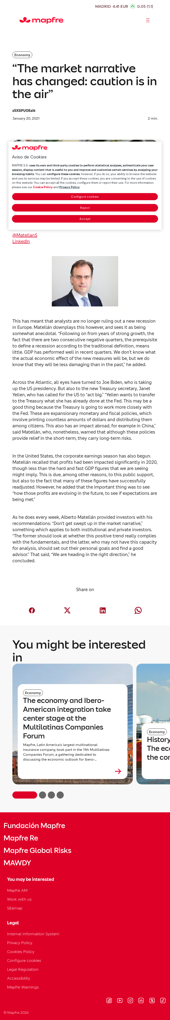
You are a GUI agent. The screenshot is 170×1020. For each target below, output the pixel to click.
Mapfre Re (21, 838)
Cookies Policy (20, 951)
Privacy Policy (19, 942)
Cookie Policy (43, 187)
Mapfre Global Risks (37, 850)
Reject (85, 208)
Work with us (19, 899)
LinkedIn (21, 241)
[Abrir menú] (148, 20)
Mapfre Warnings (23, 987)
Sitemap (14, 908)
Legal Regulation (23, 969)
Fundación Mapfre (34, 825)
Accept (85, 219)
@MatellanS (24, 235)
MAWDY (17, 862)
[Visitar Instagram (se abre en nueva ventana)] (130, 1001)
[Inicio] (21, 20)
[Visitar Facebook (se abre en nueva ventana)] (109, 1001)
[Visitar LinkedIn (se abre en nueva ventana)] (141, 1001)
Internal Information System (33, 933)
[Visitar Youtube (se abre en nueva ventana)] (119, 1001)
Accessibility (18, 978)
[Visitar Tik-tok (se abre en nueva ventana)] (162, 1001)
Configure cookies (85, 197)
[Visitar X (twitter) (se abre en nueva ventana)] (152, 1001)
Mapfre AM (17, 890)
